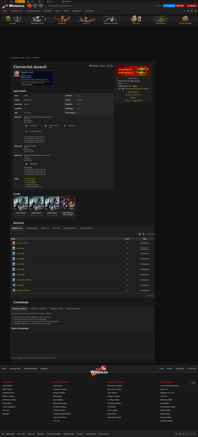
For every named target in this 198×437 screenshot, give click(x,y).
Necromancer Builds (167, 407)
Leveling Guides (8, 393)
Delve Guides (7, 389)
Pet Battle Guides (59, 407)
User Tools (21, 434)
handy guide (42, 319)
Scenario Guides (59, 410)
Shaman (35, 58)
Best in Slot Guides (114, 389)
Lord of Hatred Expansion (169, 386)
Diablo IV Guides (166, 382)
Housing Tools (15, 369)
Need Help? (10, 434)
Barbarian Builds (166, 400)
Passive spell (31, 179)
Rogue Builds (165, 414)
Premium (80, 434)
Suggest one (137, 100)
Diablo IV (68, 1)
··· (57, 1)
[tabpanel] (82, 264)
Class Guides (7, 386)
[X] (180, 433)
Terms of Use (104, 434)
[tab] (17, 228)
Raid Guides (7, 403)
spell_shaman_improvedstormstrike (136, 89)
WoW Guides (7, 382)
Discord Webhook (33, 11)
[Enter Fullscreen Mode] (184, 11)
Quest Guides (58, 400)
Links (111, 66)
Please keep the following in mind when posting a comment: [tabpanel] (35, 335)
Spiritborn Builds (166, 421)
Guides (66, 11)
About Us (31, 434)
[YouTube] (190, 433)
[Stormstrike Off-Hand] (14, 280)
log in (29, 358)
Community (76, 11)
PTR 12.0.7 (41, 5)
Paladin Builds (165, 410)
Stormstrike (33, 125)
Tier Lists (6, 410)
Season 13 (164, 389)
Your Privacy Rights (54, 434)
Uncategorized (144, 243)
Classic (32, 1)
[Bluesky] (183, 433)
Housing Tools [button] (17, 11)
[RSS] (194, 433)
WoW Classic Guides (115, 382)
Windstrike (71, 125)
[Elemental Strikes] (14, 243)
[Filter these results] (143, 234)
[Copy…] (139, 234)
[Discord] (176, 433)
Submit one (137, 95)
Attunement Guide (114, 386)
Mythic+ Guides (8, 396)
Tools (161, 369)
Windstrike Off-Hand (36, 131)
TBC (42, 1)
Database (47, 11)
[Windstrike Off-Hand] (14, 290)
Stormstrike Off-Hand (24, 280)
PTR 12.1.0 (35, 5)
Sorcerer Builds (165, 417)
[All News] (4, 1)
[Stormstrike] (14, 248)
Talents (28, 58)
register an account (38, 358)
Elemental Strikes (22, 243)
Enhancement (144, 249)
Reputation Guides (60, 403)
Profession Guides (9, 400)
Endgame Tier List (167, 393)
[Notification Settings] (188, 11)
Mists (51, 1)
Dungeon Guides (59, 393)
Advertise (40, 434)
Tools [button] (57, 11)
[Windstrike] (14, 285)
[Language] (195, 11)
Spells (22, 58)
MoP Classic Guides (60, 382)
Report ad (185, 363)
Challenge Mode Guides (62, 414)
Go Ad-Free (89, 11)
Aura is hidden (31, 181)
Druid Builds (164, 403)
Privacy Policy (91, 434)
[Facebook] (187, 433)
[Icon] (17, 74)
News (5, 11)
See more (29, 167)
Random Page (69, 434)
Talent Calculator (9, 407)
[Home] (14, 5)
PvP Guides (112, 407)
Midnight (6, 414)
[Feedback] (191, 11)
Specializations (144, 247)
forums (36, 323)
